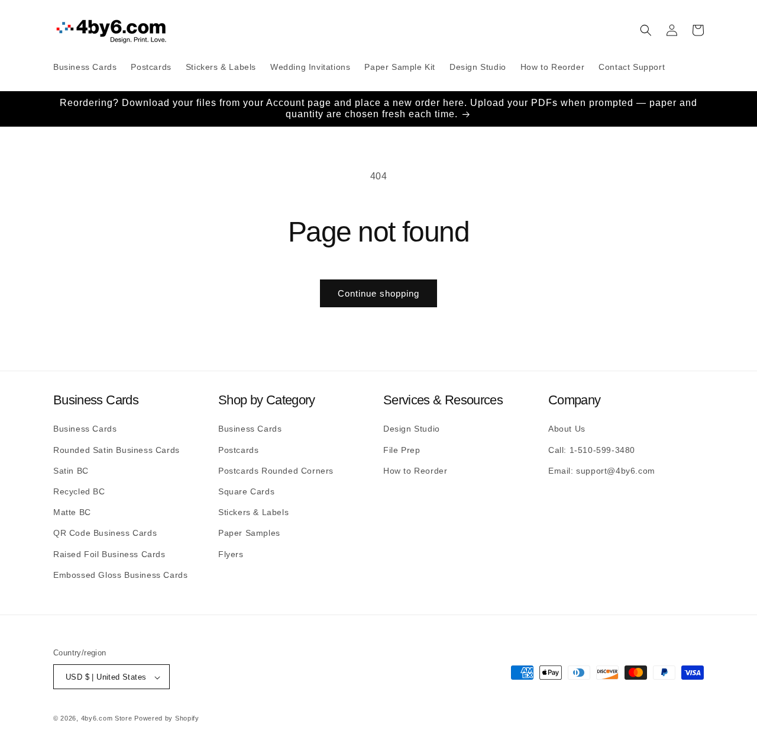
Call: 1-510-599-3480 (591, 449)
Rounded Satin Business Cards (116, 449)
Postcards (238, 449)
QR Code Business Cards (105, 533)
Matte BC (72, 511)
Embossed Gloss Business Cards (120, 574)
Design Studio (411, 428)
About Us (566, 428)
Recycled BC (79, 491)
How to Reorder (415, 470)
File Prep (401, 449)
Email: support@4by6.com (601, 470)
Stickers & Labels (253, 511)
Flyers (231, 553)
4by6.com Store (106, 718)
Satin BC (71, 470)
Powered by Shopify (166, 718)
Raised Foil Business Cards (109, 553)
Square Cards (246, 491)
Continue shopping (378, 293)
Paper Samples (249, 533)
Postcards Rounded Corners (276, 470)
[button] (646, 30)
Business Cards (85, 428)
